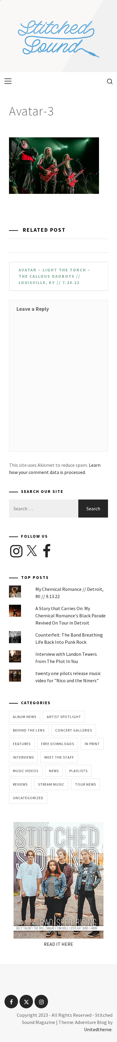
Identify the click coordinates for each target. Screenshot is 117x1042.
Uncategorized (28, 798)
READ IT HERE (58, 944)
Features (22, 743)
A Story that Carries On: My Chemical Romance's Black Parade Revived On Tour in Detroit (70, 615)
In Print (92, 743)
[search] (107, 81)
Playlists (78, 771)
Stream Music (51, 784)
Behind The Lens (29, 730)
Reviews (20, 784)
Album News (24, 716)
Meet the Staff (59, 757)
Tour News (85, 784)
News (54, 771)
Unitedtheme (98, 1029)
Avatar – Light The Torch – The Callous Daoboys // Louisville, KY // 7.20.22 (55, 276)
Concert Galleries (73, 730)
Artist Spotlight (64, 716)
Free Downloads (57, 743)
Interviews (23, 757)
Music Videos (25, 771)
